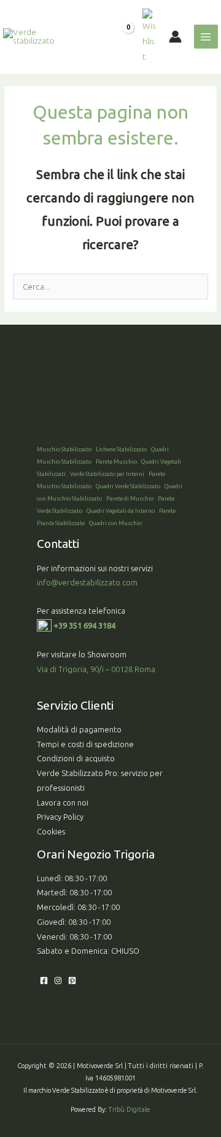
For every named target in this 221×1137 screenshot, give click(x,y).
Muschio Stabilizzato (64, 449)
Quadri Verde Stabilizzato (128, 486)
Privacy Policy (60, 816)
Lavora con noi (62, 802)
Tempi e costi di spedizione (85, 744)
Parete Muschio (116, 461)
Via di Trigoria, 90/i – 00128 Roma (96, 669)
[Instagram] (58, 980)
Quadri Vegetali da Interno (121, 510)
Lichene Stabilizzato (121, 449)
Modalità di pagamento (79, 729)
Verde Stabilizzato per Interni (107, 473)
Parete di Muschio (129, 498)
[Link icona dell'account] (175, 36)
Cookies (51, 831)
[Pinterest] (72, 980)
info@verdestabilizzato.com (88, 582)
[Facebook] (44, 980)
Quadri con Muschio (115, 523)
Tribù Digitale (129, 1109)
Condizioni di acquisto (76, 758)
